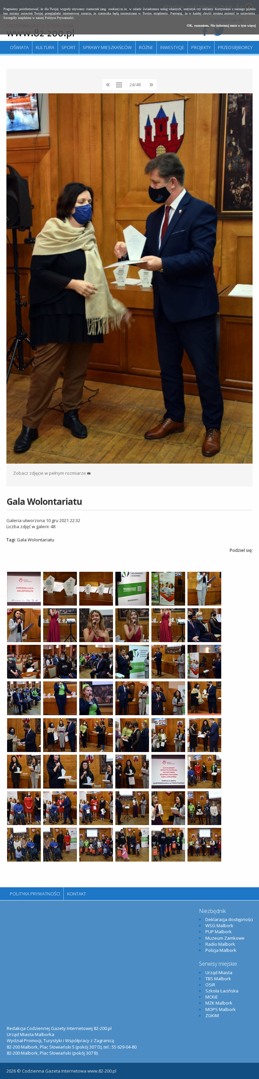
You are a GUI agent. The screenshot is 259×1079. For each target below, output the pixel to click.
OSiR (210, 985)
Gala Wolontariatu (35, 540)
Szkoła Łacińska (221, 991)
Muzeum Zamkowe (224, 938)
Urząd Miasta (218, 972)
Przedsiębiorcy (235, 47)
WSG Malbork (219, 925)
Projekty (201, 47)
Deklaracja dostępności (229, 919)
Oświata (19, 47)
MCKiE (211, 997)
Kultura (45, 47)
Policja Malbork (220, 950)
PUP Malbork (218, 932)
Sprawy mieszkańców (107, 47)
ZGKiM (212, 1015)
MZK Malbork (218, 1003)
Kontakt (76, 894)
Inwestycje (172, 47)
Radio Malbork (220, 944)
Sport (68, 47)
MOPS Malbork (220, 1009)
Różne (146, 47)
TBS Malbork (218, 979)
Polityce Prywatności (59, 18)
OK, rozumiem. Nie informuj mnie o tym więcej (221, 25)
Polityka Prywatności (35, 894)
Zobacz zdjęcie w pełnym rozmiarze (50, 473)
